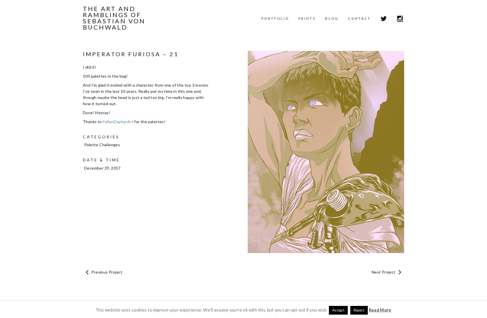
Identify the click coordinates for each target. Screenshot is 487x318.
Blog (332, 18)
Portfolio (275, 18)
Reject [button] (359, 310)
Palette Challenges (102, 144)
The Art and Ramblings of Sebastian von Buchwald (114, 18)
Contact (359, 18)
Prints (307, 18)
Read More (380, 309)
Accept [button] (338, 310)
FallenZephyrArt (118, 121)
